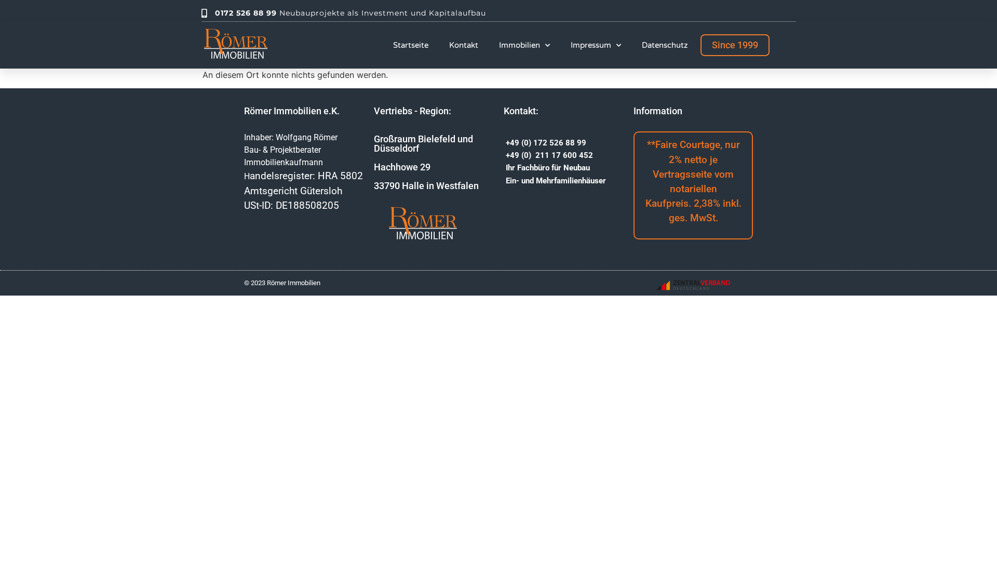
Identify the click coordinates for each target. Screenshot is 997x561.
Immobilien (519, 45)
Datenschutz (665, 45)
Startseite (410, 45)
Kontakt (463, 45)
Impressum (591, 45)
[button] (735, 45)
